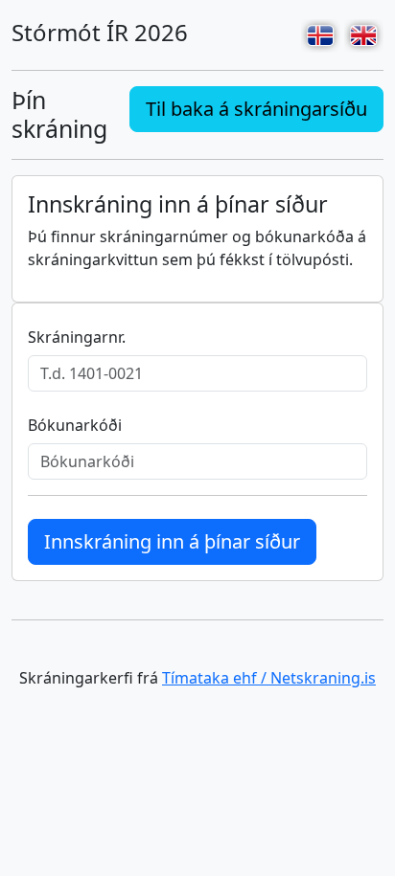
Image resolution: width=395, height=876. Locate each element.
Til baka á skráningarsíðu (256, 109)
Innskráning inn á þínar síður (172, 541)
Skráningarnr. (77, 337)
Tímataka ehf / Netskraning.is (269, 677)
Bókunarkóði (75, 425)
